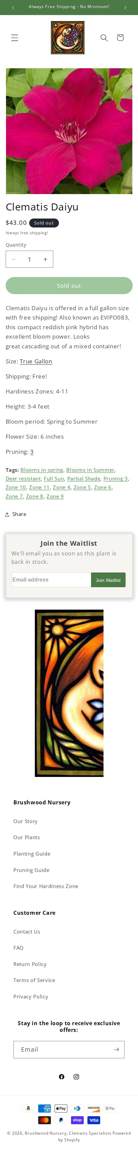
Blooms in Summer (90, 469)
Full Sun (54, 478)
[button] (15, 37)
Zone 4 (61, 487)
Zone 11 (39, 487)
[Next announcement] (125, 7)
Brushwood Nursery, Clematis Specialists (68, 1133)
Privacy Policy (30, 996)
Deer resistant (23, 478)
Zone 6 (103, 487)
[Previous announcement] (13, 7)
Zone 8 (35, 496)
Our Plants (26, 837)
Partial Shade (83, 478)
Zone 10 (16, 487)
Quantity (16, 245)
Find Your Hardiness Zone (45, 886)
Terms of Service (34, 980)
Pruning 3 (116, 478)
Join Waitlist (108, 580)
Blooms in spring (41, 469)
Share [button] (19, 514)
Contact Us (27, 931)
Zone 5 (82, 487)
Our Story (25, 821)
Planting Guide (31, 853)
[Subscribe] (116, 1049)
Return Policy (30, 964)
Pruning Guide (31, 870)
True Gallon (36, 361)
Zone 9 (55, 496)
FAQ (18, 947)
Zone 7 (14, 496)
